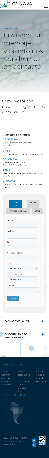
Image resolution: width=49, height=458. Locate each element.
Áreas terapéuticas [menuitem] (24, 374)
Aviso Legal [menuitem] (40, 381)
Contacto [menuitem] (39, 371)
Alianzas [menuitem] (5, 378)
